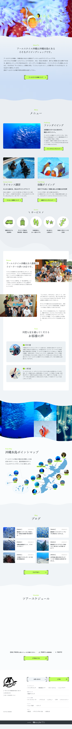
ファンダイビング (32, 687)
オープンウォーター (32, 699)
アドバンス (42, 699)
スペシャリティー (64, 699)
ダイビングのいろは (38, 711)
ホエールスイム (52, 687)
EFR (57, 699)
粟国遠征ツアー (42, 687)
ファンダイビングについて (53, 148)
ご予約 (59, 679)
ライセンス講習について (13, 200)
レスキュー (50, 699)
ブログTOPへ (36, 572)
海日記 (29, 711)
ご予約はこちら (36, 658)
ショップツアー (62, 687)
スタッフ (39, 705)
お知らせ (48, 711)
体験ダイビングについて (47, 200)
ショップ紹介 (31, 705)
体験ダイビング (31, 693)
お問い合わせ (37, 679)
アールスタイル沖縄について (36, 77)
